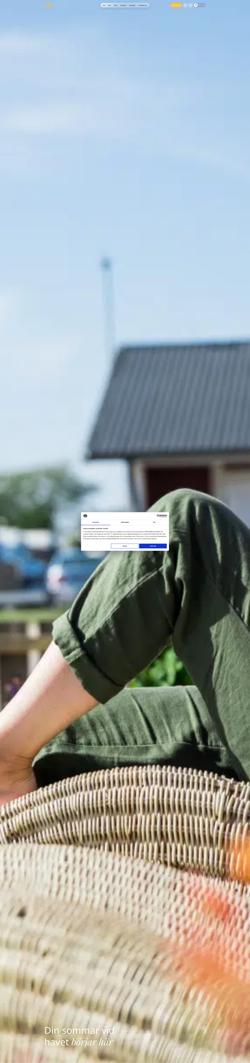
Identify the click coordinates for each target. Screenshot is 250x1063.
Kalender (132, 5)
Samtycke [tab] (95, 522)
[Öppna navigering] (190, 5)
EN (200, 5)
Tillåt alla (153, 546)
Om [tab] (154, 522)
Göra (115, 5)
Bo (104, 5)
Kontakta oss (143, 5)
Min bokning (176, 5)
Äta (109, 5)
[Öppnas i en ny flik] (158, 516)
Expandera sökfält (185, 5)
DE (203, 5)
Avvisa (124, 546)
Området (123, 5)
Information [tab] (125, 522)
